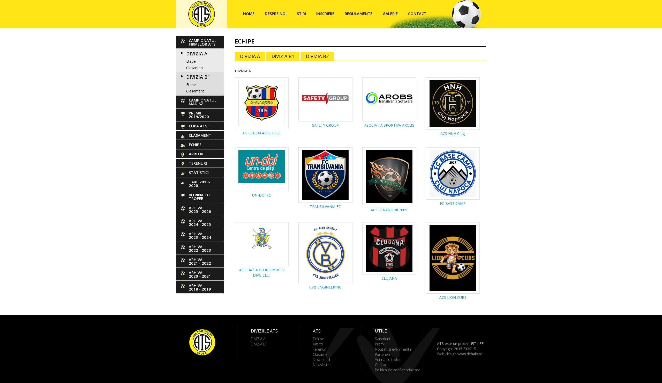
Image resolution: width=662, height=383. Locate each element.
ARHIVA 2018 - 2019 (200, 287)
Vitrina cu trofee (199, 196)
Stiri (301, 13)
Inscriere (325, 13)
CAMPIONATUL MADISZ (202, 101)
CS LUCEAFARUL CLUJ (261, 133)
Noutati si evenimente (393, 349)
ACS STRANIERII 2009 (389, 209)
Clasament (195, 67)
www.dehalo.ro (470, 353)
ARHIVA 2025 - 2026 (200, 209)
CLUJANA (389, 278)
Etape (191, 61)
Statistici (199, 172)
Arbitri (196, 153)
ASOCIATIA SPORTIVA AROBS (389, 125)
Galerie (390, 13)
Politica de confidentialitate (397, 369)
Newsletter (322, 364)
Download (321, 359)
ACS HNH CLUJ (452, 133)
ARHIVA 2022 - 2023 (200, 248)
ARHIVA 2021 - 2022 (200, 261)
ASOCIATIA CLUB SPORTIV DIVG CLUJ (261, 273)
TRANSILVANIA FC (325, 206)
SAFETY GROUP (325, 125)
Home (248, 13)
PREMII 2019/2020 (199, 114)
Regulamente (358, 13)
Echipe (195, 144)
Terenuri (198, 163)
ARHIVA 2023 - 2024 (200, 235)
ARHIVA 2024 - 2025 (200, 222)
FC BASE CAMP (453, 203)
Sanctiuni (382, 338)
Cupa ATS (198, 125)
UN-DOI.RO (262, 195)
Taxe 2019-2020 (199, 183)
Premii (380, 344)
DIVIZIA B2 (317, 56)
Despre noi (276, 13)
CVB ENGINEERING (325, 287)
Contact (417, 13)
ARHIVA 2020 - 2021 (200, 274)
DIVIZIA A (196, 53)
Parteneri (382, 354)
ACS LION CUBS (453, 297)
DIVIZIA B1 (198, 77)
